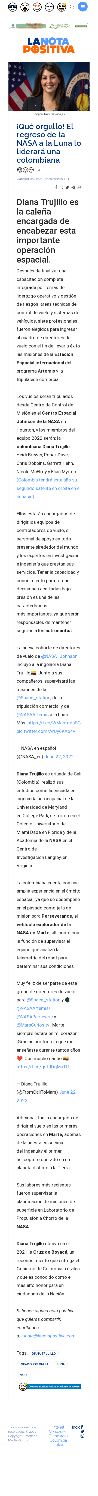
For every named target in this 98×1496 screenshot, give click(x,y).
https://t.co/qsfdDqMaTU (43, 1066)
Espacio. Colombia (34, 1364)
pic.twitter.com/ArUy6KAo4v (46, 731)
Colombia (58, 1440)
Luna (61, 1364)
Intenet (58, 1427)
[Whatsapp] (61, 187)
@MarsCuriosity (33, 1025)
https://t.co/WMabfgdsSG (54, 722)
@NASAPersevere (35, 1016)
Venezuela (58, 1431)
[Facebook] (56, 187)
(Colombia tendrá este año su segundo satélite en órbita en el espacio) (49, 488)
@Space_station (33, 697)
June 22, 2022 (59, 756)
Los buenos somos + (49, 179)
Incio (76, 1427)
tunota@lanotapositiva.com (48, 1336)
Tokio (58, 1445)
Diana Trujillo (44, 1353)
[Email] (73, 187)
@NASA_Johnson (59, 656)
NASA (23, 1375)
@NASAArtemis (33, 714)
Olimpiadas (58, 1436)
